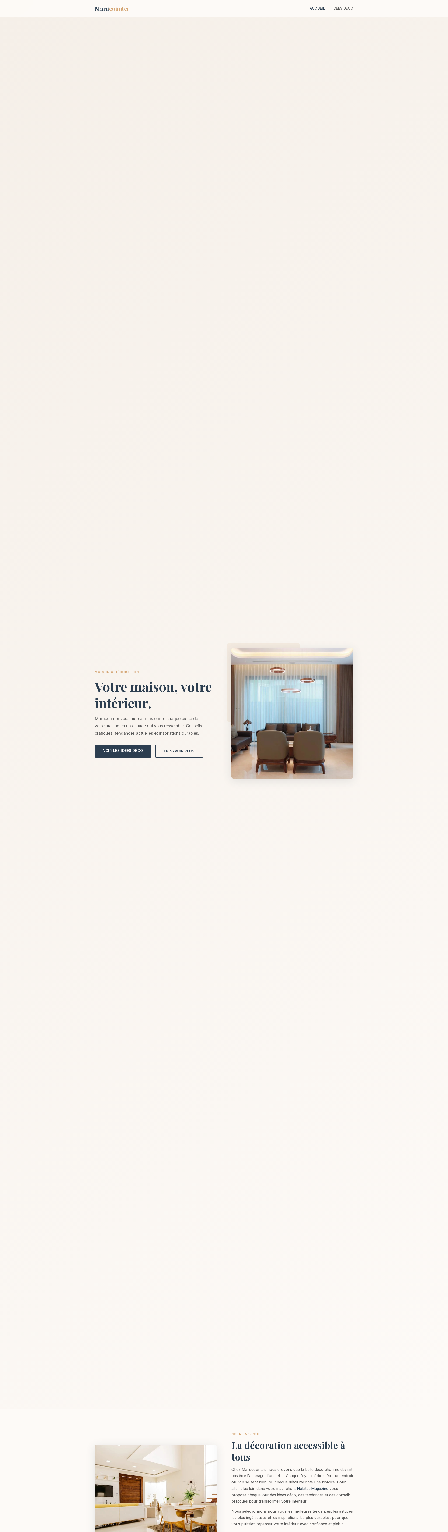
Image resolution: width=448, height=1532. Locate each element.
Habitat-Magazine (312, 1488)
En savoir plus (179, 751)
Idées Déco (342, 8)
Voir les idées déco (123, 750)
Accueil (317, 8)
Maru (112, 8)
